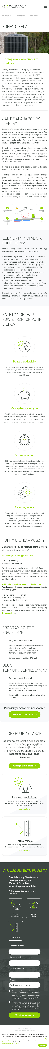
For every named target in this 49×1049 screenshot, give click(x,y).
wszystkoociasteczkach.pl (10, 1043)
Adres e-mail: (16, 957)
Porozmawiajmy (8, 613)
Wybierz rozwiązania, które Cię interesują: (22, 892)
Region (12, 980)
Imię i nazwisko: (17, 945)
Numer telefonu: (17, 968)
